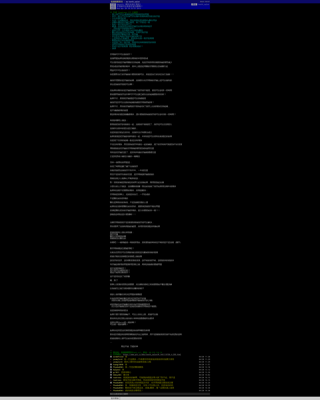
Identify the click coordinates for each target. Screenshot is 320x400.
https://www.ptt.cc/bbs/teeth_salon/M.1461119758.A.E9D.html (152, 354)
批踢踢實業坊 (117, 2)
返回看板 (115, 398)
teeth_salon (133, 2)
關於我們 (207, 1)
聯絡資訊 (202, 1)
